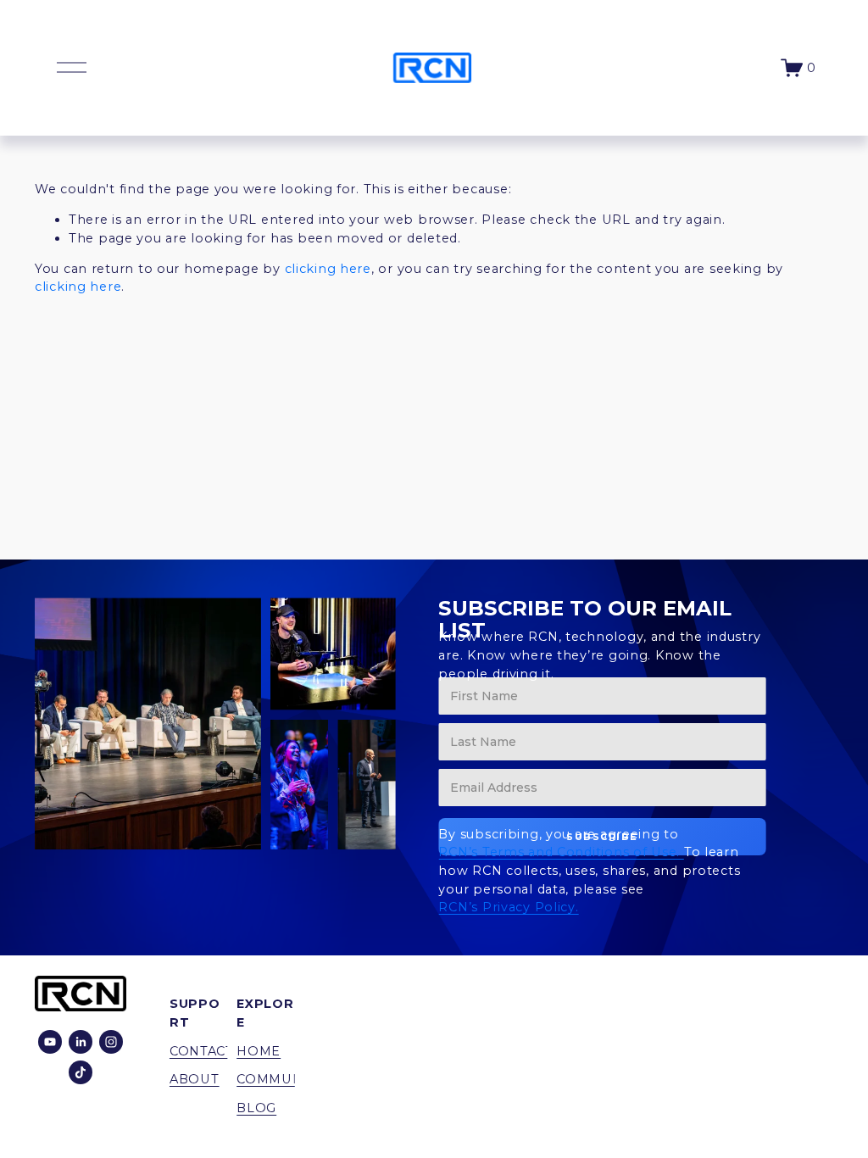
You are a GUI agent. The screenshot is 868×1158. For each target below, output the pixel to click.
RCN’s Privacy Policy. (508, 907)
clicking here (328, 268)
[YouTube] (50, 1042)
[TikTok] (80, 1072)
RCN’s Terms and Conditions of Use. (560, 852)
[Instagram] (111, 1042)
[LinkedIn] (80, 1042)
